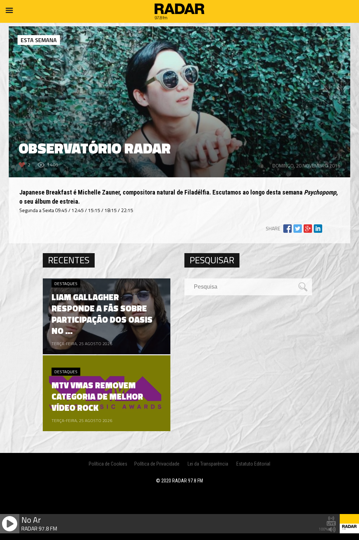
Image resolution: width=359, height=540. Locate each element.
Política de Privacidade (157, 464)
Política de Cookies (108, 464)
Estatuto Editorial (253, 464)
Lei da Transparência (208, 464)
